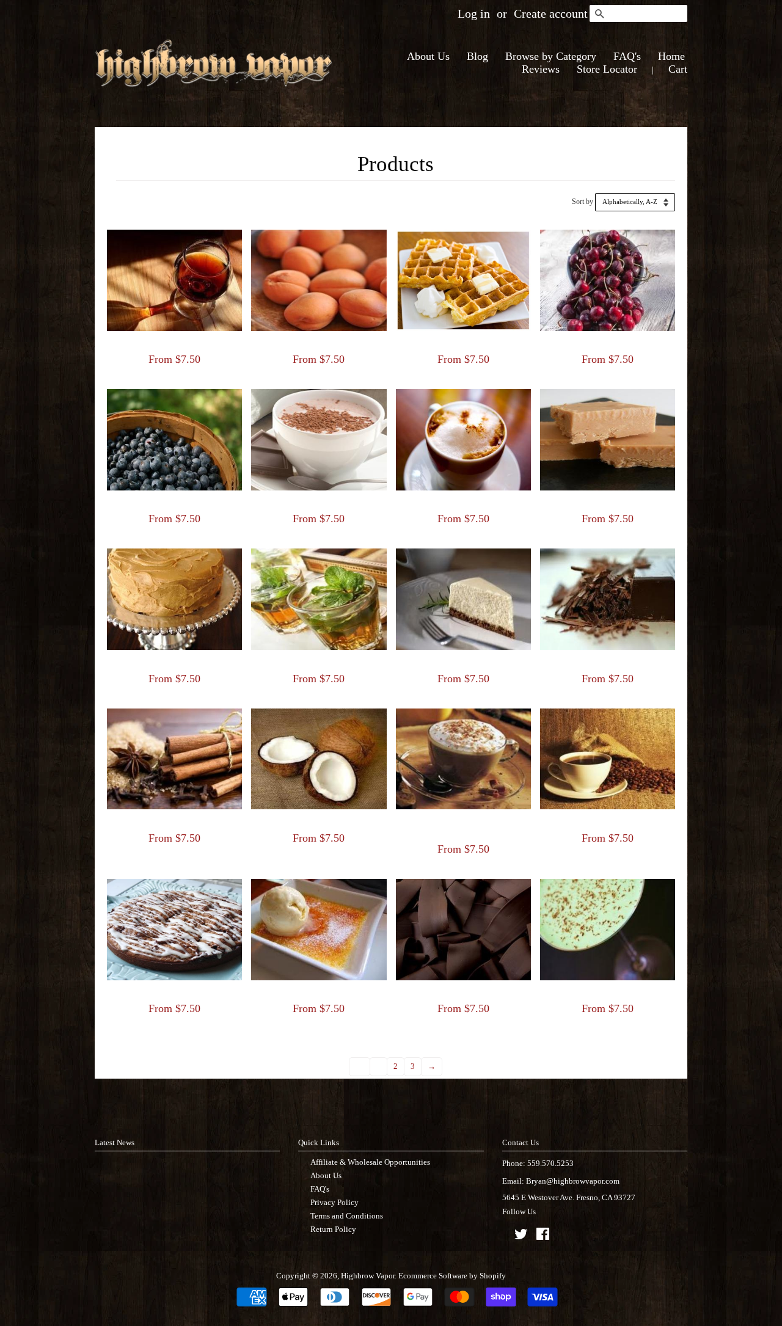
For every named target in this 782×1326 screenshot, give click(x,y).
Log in (474, 13)
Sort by (582, 202)
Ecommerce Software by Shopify (452, 1275)
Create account (551, 13)
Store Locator (607, 69)
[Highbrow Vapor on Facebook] (543, 1236)
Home (671, 56)
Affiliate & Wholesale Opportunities (370, 1162)
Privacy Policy (334, 1202)
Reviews (541, 69)
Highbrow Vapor (368, 1275)
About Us (428, 56)
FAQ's (627, 56)
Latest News (114, 1142)
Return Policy (333, 1229)
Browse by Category (550, 56)
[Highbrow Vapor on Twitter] (521, 1236)
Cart (677, 69)
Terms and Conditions (346, 1215)
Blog (477, 56)
